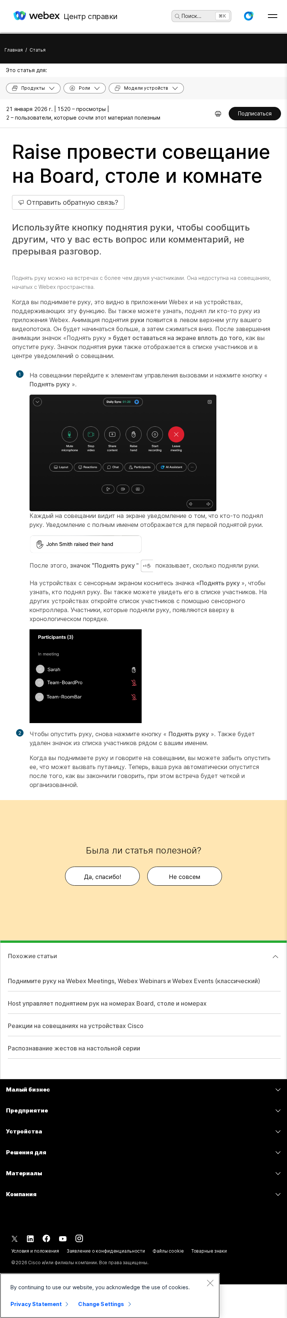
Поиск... (191, 16)
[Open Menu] (273, 16)
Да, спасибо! (102, 876)
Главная (13, 50)
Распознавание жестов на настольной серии (74, 1048)
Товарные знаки (209, 1251)
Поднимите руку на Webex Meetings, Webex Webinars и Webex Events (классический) (134, 981)
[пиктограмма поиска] (177, 16)
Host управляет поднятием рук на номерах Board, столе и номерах (107, 1003)
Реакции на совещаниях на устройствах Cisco (76, 1026)
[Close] (210, 1283)
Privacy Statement (36, 1304)
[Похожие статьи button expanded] (275, 956)
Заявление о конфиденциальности (106, 1251)
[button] (248, 16)
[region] (110, 1295)
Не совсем (184, 876)
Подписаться (255, 113)
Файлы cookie (168, 1251)
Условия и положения (35, 1251)
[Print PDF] (218, 113)
